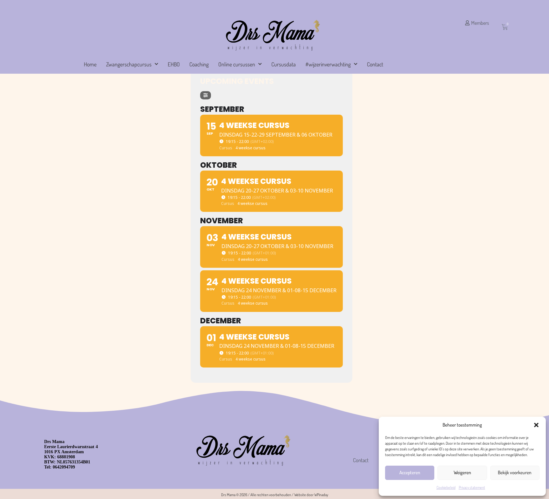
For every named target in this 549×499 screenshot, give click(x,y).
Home (90, 64)
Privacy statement (472, 487)
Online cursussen (236, 64)
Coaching (199, 64)
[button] (536, 425)
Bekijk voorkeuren (515, 472)
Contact (375, 64)
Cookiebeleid (446, 487)
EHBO (174, 64)
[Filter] (205, 95)
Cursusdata (283, 64)
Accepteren (409, 472)
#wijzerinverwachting (328, 64)
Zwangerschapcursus (129, 64)
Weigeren (462, 472)
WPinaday (321, 494)
